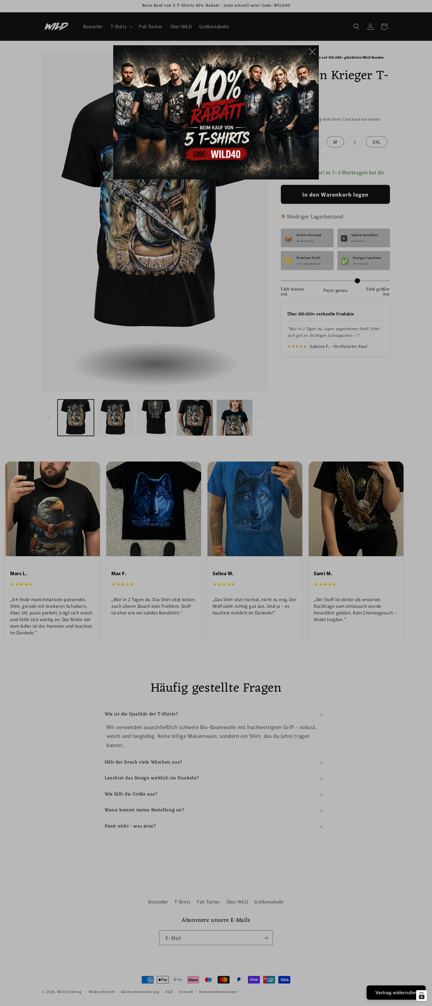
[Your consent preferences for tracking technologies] (421, 995)
